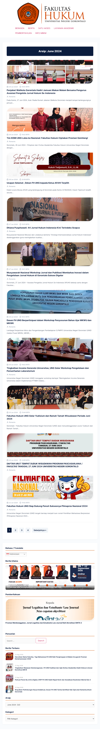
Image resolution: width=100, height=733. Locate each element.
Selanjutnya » (40, 530)
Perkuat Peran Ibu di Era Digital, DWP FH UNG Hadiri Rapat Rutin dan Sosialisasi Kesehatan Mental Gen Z (53, 680)
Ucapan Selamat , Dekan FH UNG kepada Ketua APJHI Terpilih (38, 183)
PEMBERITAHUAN (23, 33)
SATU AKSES (44, 28)
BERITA (31, 28)
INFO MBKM (40, 33)
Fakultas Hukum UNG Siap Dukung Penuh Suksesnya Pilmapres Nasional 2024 (47, 506)
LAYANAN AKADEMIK (64, 28)
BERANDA (19, 28)
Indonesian (14, 554)
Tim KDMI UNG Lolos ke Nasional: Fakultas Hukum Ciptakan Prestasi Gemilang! (47, 138)
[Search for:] (20, 640)
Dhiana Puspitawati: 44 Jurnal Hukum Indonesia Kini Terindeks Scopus (43, 228)
